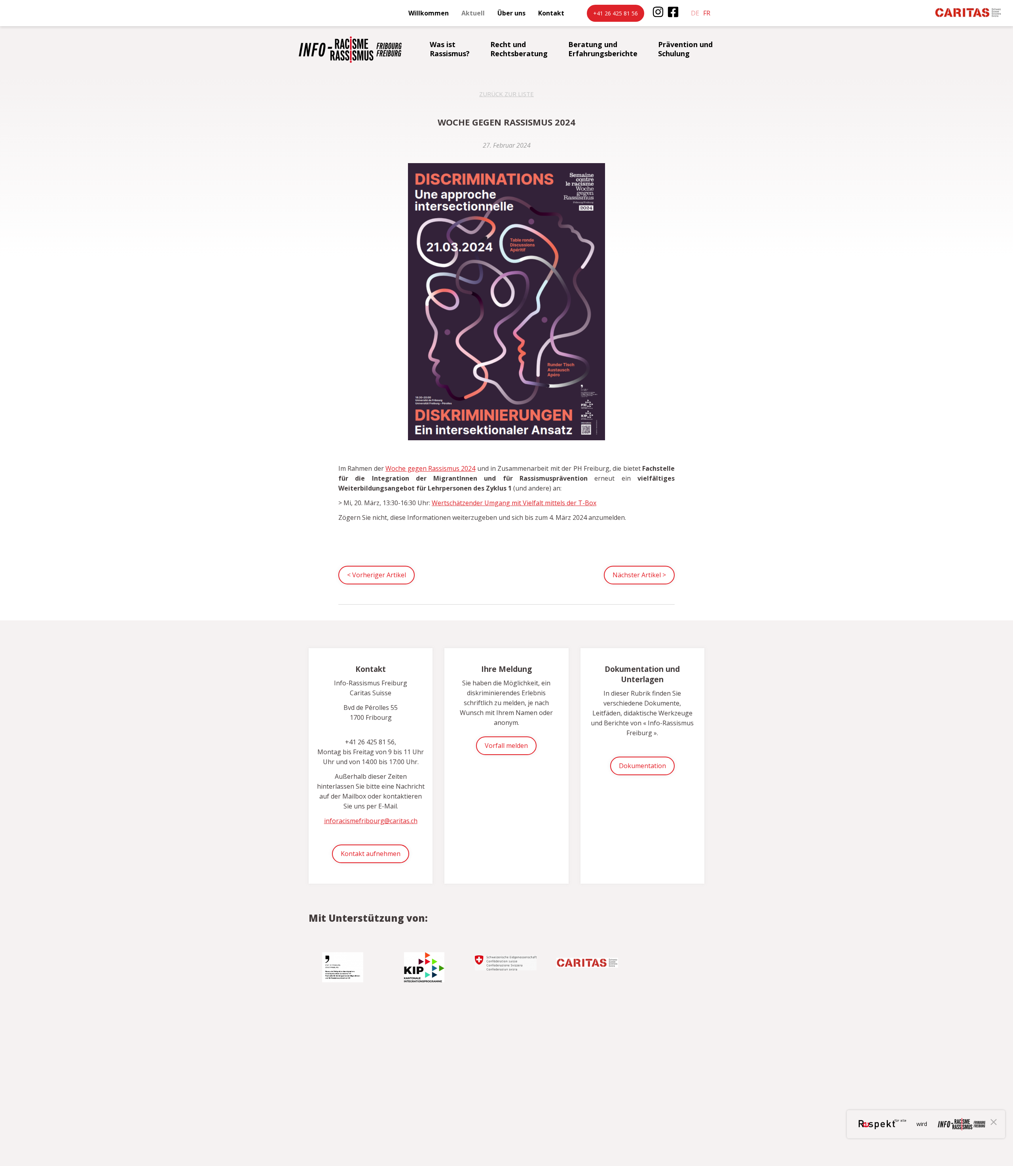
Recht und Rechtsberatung (519, 49)
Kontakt (551, 13)
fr (706, 13)
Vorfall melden (506, 745)
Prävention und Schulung (685, 49)
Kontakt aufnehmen (370, 853)
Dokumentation (642, 765)
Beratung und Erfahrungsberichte (602, 49)
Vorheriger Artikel (376, 575)
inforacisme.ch (350, 49)
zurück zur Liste (506, 94)
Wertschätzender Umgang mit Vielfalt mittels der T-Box (514, 502)
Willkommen (428, 13)
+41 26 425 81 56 (615, 13)
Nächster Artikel (639, 575)
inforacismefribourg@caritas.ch (370, 820)
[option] (343, 964)
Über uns (511, 13)
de (695, 13)
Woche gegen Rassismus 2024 (430, 468)
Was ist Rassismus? (450, 49)
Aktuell (473, 13)
